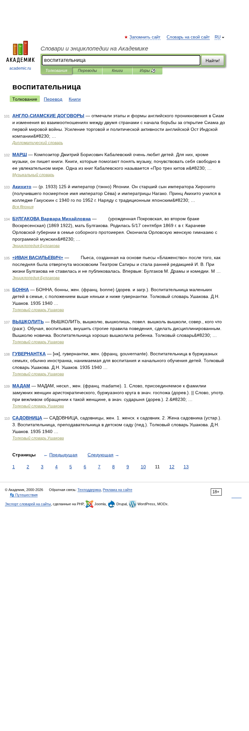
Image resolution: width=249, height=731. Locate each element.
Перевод (53, 99)
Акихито (21, 186)
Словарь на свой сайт (188, 37)
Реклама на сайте (117, 490)
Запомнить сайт (145, 37)
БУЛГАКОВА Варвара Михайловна (51, 218)
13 (186, 466)
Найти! (213, 60)
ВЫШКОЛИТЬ (28, 321)
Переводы (87, 70)
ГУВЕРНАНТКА (29, 353)
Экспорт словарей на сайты (28, 504)
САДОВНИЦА (27, 417)
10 (143, 466)
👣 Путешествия (24, 495)
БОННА (20, 289)
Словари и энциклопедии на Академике (94, 48)
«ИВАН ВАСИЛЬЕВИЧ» (37, 257)
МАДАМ (21, 385)
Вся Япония (22, 207)
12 (171, 466)
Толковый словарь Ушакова (38, 310)
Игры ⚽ (148, 70)
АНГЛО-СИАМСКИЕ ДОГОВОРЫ (48, 115)
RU (217, 37)
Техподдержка (89, 490)
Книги (117, 70)
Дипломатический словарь (37, 143)
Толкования (56, 70)
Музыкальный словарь (33, 175)
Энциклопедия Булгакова (36, 246)
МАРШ (19, 154)
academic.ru (20, 68)
